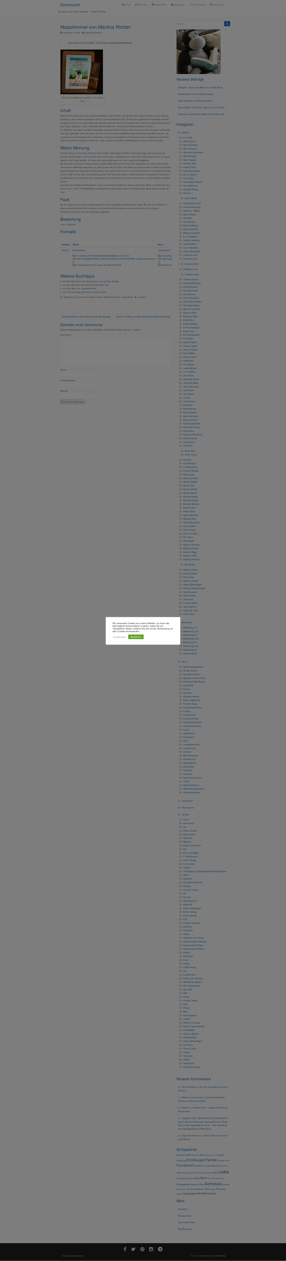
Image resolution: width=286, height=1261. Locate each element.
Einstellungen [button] (119, 636)
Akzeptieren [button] (136, 636)
